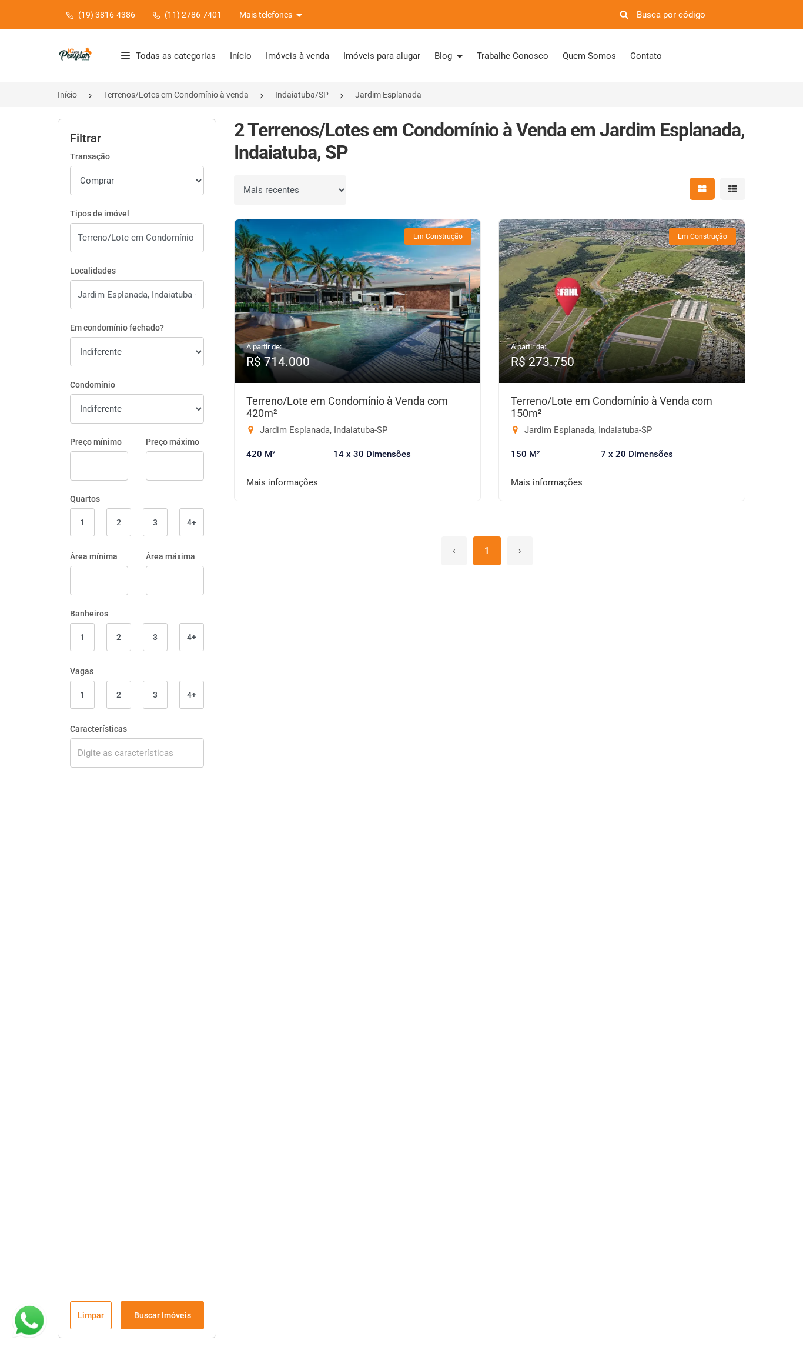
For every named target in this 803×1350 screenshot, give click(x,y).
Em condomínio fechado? (117, 327)
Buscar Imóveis (162, 1315)
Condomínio (92, 384)
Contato (646, 56)
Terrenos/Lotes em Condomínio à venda (176, 94)
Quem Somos (589, 56)
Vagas (81, 671)
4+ (191, 522)
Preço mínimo (96, 441)
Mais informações (282, 482)
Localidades (93, 270)
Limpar (91, 1315)
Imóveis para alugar (381, 56)
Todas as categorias (176, 56)
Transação (90, 156)
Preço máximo (172, 441)
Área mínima (94, 556)
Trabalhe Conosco (512, 56)
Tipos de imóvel (99, 213)
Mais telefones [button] (266, 14)
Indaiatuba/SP (302, 94)
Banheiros (89, 613)
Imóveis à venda (297, 56)
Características (98, 729)
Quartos (85, 499)
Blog (444, 56)
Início (241, 56)
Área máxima (170, 556)
